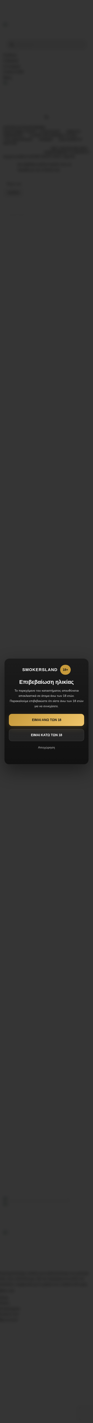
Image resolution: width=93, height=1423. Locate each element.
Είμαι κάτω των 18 (46, 735)
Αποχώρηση (46, 747)
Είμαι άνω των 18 (46, 720)
